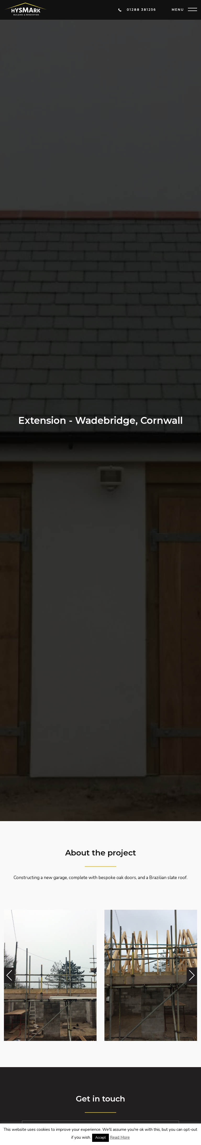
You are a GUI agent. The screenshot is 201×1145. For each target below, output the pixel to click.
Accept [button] (100, 1137)
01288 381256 (141, 10)
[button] (9, 975)
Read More (120, 1137)
